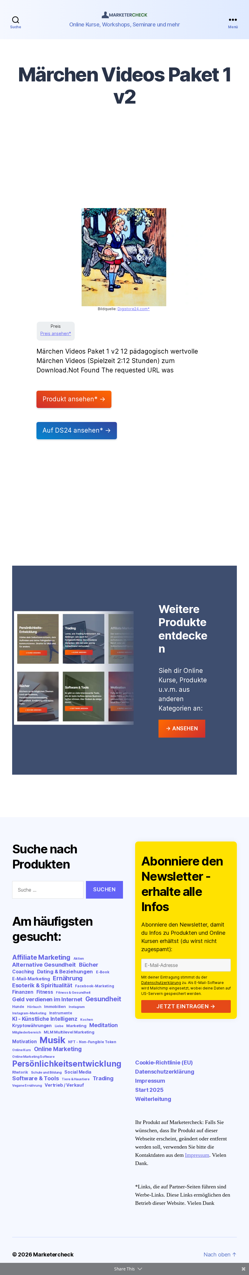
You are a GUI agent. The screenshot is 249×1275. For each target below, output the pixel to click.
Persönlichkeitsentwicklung (66, 1063)
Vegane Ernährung (27, 1086)
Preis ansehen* (55, 333)
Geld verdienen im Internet (47, 999)
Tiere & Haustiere (75, 1079)
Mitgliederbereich (26, 1032)
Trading (103, 1078)
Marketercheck (53, 1254)
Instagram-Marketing (29, 1013)
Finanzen (22, 992)
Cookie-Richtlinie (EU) (164, 1062)
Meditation (103, 1025)
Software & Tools (35, 1078)
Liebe (59, 1026)
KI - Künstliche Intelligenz (44, 1019)
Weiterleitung (153, 1099)
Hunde (18, 1006)
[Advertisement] (124, 162)
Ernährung (68, 978)
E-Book (102, 972)
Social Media (77, 1072)
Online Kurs (21, 1050)
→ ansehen (182, 728)
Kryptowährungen (32, 1025)
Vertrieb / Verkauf (64, 1085)
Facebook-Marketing (94, 986)
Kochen (86, 1020)
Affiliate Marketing (41, 957)
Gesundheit (103, 999)
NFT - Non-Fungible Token (92, 1042)
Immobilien (55, 1006)
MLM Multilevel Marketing (69, 1032)
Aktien (78, 959)
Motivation (24, 1041)
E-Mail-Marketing (31, 978)
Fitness (44, 992)
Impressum (150, 1081)
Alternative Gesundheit (44, 964)
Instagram (77, 1007)
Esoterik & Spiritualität (42, 985)
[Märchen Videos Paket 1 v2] (123, 257)
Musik (52, 1040)
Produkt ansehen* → (74, 399)
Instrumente (60, 1013)
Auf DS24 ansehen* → (77, 430)
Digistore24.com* (134, 309)
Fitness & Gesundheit (73, 993)
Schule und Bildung (46, 1072)
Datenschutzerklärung (161, 982)
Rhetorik (20, 1072)
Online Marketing (58, 1049)
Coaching (23, 972)
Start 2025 (149, 1090)
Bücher (88, 964)
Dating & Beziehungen (65, 971)
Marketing (76, 1025)
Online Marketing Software (33, 1057)
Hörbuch (34, 1007)
